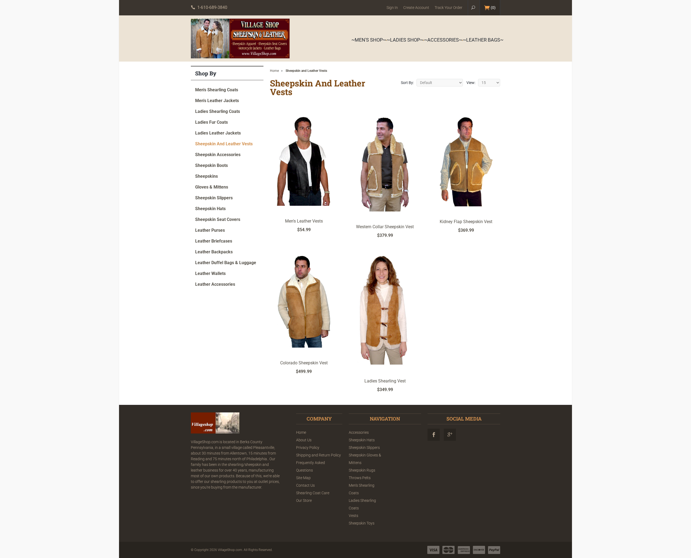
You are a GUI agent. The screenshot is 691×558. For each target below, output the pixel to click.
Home (274, 71)
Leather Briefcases (213, 241)
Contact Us (305, 485)
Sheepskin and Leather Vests (224, 143)
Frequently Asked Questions (310, 466)
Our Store (304, 500)
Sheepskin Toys (361, 523)
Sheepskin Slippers (214, 197)
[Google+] (450, 435)
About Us (303, 440)
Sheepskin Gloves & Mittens (365, 459)
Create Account (416, 7)
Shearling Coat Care (312, 493)
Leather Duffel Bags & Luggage (225, 262)
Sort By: (407, 82)
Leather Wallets (210, 273)
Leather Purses (210, 230)
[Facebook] (434, 435)
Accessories (359, 432)
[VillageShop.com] (240, 39)
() (493, 7)
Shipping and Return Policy (318, 455)
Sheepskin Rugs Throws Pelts (362, 474)
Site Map (303, 478)
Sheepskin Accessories (218, 154)
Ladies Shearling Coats (217, 111)
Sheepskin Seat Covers (217, 219)
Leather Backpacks (214, 251)
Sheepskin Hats (210, 208)
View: (470, 82)
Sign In (392, 7)
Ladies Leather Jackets (218, 133)
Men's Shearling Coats (216, 89)
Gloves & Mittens (211, 187)
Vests (353, 515)
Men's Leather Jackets (217, 100)
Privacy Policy (307, 447)
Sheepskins (206, 176)
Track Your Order (448, 7)
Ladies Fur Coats (211, 122)
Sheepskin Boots (211, 165)
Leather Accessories (215, 284)
